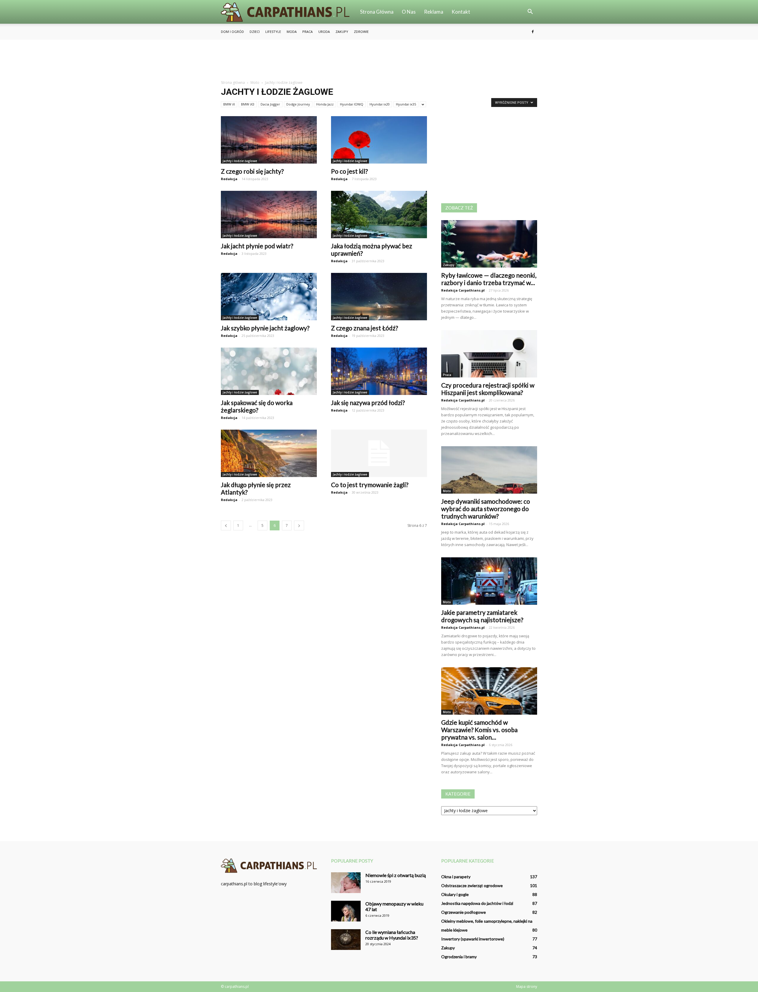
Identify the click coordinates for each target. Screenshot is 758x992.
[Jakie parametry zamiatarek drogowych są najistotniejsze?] (489, 581)
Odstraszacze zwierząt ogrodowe (472, 885)
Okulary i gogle (455, 894)
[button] (530, 12)
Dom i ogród (232, 31)
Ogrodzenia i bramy (459, 956)
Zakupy (341, 31)
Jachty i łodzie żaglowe (240, 161)
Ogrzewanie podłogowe (463, 912)
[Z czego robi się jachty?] (269, 140)
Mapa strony (526, 986)
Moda (292, 31)
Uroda (324, 31)
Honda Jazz (325, 104)
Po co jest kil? (349, 171)
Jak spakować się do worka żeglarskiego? (257, 406)
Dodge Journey (298, 104)
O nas (409, 12)
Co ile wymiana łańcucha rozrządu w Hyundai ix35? (391, 934)
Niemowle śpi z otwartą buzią (395, 875)
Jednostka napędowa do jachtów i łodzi (477, 903)
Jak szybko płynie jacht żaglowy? (265, 328)
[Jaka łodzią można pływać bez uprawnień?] (379, 214)
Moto (447, 491)
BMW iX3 (247, 104)
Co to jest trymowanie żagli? (369, 484)
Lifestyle (273, 31)
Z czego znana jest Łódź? (364, 328)
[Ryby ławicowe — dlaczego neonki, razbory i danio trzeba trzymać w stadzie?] (489, 244)
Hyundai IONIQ (351, 104)
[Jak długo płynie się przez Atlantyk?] (269, 453)
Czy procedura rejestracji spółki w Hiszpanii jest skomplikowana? (487, 388)
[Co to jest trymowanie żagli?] (379, 453)
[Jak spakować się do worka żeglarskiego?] (269, 371)
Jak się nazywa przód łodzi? (368, 402)
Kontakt (461, 12)
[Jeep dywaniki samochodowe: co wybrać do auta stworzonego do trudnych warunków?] (489, 470)
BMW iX (229, 104)
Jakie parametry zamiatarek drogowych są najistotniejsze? (482, 616)
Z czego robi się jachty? (252, 171)
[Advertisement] (379, 60)
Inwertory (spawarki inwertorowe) (472, 938)
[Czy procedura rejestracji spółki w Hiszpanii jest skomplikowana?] (489, 353)
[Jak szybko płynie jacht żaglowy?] (269, 296)
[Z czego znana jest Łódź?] (379, 296)
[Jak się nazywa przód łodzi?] (379, 371)
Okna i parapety (455, 876)
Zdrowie (361, 31)
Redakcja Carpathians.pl (463, 290)
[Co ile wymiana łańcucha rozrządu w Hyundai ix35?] (346, 939)
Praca (307, 31)
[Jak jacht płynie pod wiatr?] (269, 214)
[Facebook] (532, 32)
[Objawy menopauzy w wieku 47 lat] (346, 911)
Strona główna (377, 12)
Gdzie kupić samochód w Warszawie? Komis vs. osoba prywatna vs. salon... (479, 730)
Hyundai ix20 (380, 104)
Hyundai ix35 (406, 104)
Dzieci (255, 31)
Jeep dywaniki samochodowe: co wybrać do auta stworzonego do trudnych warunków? (485, 508)
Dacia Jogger (270, 104)
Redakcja (229, 179)
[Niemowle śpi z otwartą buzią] (346, 882)
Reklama (433, 12)
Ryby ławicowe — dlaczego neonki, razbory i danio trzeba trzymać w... (488, 278)
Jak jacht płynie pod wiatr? (257, 245)
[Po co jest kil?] (379, 140)
